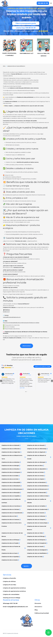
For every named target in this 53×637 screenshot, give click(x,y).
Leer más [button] (22, 387)
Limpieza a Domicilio (9, 578)
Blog (36, 610)
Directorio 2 (38, 606)
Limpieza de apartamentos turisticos (14, 588)
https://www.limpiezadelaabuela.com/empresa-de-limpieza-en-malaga (21, 322)
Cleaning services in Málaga (11, 597)
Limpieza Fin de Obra (9, 584)
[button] (1, 381)
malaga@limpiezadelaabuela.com (11, 317)
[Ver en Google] (3, 374)
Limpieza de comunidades (11, 594)
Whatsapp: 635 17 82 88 (10, 603)
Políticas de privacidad (42, 613)
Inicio (4, 66)
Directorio (38, 603)
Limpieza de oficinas (9, 581)
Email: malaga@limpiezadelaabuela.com (15, 606)
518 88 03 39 (43, 3)
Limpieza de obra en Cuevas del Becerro (16, 66)
